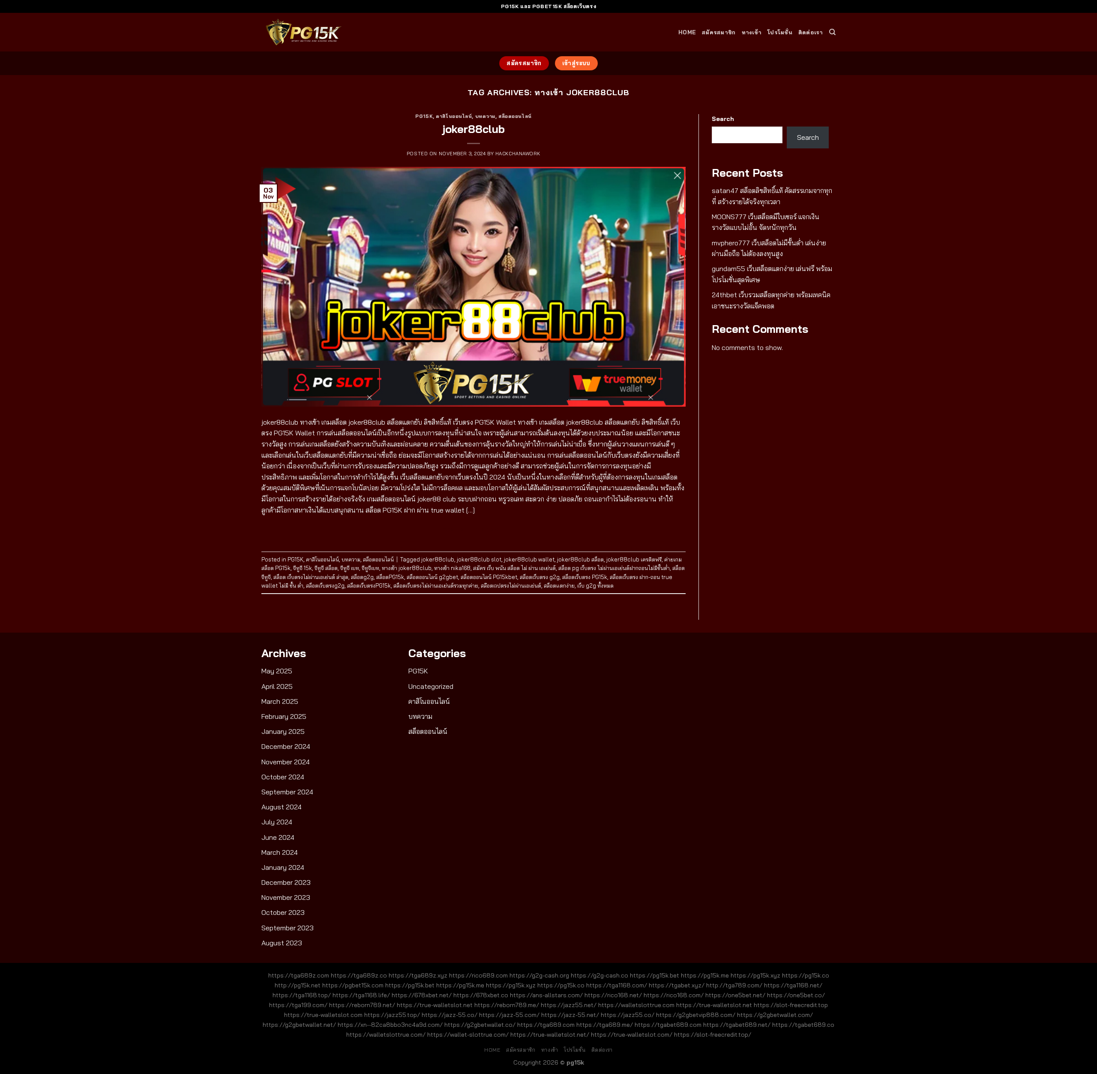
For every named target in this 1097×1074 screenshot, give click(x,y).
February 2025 (283, 716)
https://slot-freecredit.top (791, 1005)
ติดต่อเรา (810, 32)
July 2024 (276, 822)
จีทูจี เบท (349, 567)
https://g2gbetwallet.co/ (480, 1025)
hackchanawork (517, 154)
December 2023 (286, 882)
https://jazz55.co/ (627, 1015)
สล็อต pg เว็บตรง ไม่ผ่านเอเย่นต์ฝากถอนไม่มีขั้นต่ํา (614, 567)
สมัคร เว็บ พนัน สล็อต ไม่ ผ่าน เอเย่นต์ (514, 567)
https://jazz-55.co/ (449, 1015)
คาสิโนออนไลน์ (454, 116)
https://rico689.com (478, 975)
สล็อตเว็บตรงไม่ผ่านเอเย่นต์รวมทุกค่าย (435, 585)
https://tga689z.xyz (418, 975)
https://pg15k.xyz (755, 975)
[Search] (832, 32)
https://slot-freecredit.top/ (712, 1034)
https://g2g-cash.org (539, 975)
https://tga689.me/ (604, 1025)
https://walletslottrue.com (636, 1005)
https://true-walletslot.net (435, 1005)
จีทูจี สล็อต (326, 567)
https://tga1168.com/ (616, 985)
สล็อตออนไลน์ (515, 116)
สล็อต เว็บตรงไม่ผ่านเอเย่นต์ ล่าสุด (310, 576)
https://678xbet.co (480, 995)
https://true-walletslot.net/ (549, 1034)
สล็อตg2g (362, 576)
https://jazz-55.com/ (509, 1015)
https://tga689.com (546, 1025)
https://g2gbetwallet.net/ (299, 1025)
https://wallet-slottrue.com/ (468, 1034)
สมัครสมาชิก (718, 32)
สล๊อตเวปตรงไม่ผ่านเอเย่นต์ (511, 585)
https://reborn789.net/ (362, 1005)
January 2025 (283, 731)
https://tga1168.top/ (302, 995)
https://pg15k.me (705, 975)
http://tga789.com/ (734, 985)
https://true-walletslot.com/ (631, 1034)
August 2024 (281, 806)
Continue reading (473, 529)
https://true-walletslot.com (323, 1015)
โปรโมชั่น (779, 32)
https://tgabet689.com (668, 1025)
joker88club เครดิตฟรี (634, 559)
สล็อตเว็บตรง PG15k (584, 576)
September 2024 (287, 791)
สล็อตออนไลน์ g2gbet (432, 576)
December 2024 (285, 746)
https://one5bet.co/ (796, 995)
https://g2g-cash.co (599, 975)
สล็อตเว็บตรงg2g (325, 585)
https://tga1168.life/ (361, 995)
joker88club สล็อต (580, 559)
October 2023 (283, 912)
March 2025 (279, 701)
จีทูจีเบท (370, 567)
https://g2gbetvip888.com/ (695, 1015)
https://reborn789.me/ (506, 1005)
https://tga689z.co (359, 975)
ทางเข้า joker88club (407, 567)
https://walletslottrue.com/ (386, 1034)
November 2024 (285, 761)
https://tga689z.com (298, 975)
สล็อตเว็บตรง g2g (540, 576)
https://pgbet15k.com (353, 985)
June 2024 (277, 837)
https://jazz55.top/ (392, 1015)
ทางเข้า (752, 32)
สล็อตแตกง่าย (559, 585)
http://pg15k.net (298, 985)
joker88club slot (479, 559)
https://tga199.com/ (298, 1005)
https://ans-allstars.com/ (546, 995)
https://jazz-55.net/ (570, 1015)
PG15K (424, 116)
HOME (687, 32)
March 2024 (279, 852)
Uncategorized (430, 686)
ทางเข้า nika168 (452, 567)
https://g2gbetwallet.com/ (775, 1015)
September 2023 (287, 927)
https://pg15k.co (805, 975)
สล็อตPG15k (390, 576)
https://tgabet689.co (803, 1025)
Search (723, 119)
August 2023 (281, 942)
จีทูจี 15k (302, 567)
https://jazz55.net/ (568, 1005)
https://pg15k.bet (654, 975)
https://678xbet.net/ (422, 995)
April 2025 (277, 686)
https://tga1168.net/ (793, 985)
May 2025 (276, 671)
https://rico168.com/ (674, 995)
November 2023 (285, 897)
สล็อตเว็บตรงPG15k (369, 585)
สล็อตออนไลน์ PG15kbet (489, 576)
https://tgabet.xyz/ (676, 985)
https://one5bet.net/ (735, 995)
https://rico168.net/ (613, 995)
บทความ (485, 116)
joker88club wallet (529, 559)
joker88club (473, 129)
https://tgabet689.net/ (736, 1025)
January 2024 (282, 867)
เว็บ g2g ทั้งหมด (595, 585)
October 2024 (282, 776)
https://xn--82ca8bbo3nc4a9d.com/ (390, 1025)
